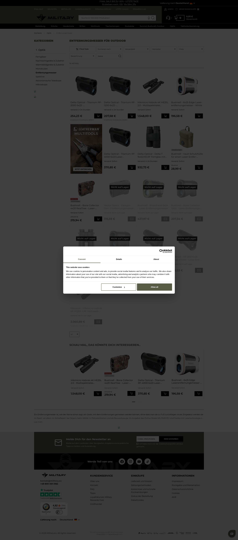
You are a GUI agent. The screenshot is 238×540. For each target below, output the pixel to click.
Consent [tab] (82, 259)
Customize (117, 287)
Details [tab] (119, 259)
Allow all (154, 287)
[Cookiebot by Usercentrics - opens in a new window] (161, 251)
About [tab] (156, 259)
